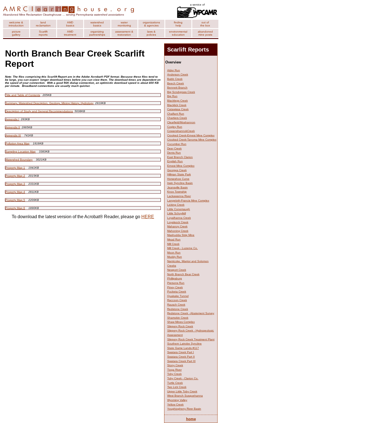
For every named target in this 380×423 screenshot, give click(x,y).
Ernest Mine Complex (180, 165)
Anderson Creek (177, 74)
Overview (173, 62)
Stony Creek (175, 365)
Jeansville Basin (177, 187)
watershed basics (97, 24)
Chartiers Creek (177, 117)
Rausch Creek (176, 304)
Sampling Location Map (20, 151)
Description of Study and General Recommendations (39, 111)
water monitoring (124, 24)
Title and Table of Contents (22, 95)
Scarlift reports (43, 33)
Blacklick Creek (176, 105)
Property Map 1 (15, 167)
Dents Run (174, 152)
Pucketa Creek (176, 291)
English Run (175, 161)
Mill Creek (173, 243)
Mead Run (174, 239)
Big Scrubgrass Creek (181, 92)
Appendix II (12, 127)
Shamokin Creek (177, 317)
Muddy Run (174, 256)
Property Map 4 (15, 191)
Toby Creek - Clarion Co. (182, 378)
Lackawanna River (179, 196)
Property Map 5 (15, 199)
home (191, 419)
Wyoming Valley (177, 400)
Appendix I (12, 119)
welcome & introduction (16, 24)
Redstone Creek (177, 309)
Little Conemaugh (178, 209)
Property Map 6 (15, 208)
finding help (178, 24)
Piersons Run (175, 282)
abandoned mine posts (205, 33)
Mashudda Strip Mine (180, 235)
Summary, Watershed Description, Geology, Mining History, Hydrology (49, 103)
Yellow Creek (175, 404)
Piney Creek (175, 287)
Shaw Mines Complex (181, 321)
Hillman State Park (179, 174)
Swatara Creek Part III (181, 361)
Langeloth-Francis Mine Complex (188, 200)
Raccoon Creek (177, 300)
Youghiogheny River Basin (184, 408)
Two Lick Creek (176, 386)
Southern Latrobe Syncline (184, 343)
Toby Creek (174, 373)
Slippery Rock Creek (180, 326)
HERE (147, 216)
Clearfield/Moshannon (181, 122)
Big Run (172, 96)
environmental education (178, 33)
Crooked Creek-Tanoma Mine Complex (191, 139)
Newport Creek (176, 269)
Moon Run (174, 252)
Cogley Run (174, 126)
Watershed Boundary (19, 159)
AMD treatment (70, 33)
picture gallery (16, 33)
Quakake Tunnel (178, 295)
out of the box (205, 24)
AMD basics (70, 24)
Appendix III (13, 135)
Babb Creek (174, 78)
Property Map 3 (15, 183)
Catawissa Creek (178, 109)
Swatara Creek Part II (181, 356)
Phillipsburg (174, 278)
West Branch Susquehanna (185, 395)
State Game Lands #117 (183, 348)
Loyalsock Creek (177, 222)
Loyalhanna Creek (179, 217)
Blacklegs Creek (177, 100)
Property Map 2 (15, 175)
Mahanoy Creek (177, 226)
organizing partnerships (97, 33)
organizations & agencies (151, 24)
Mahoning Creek (177, 230)
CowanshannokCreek (181, 130)
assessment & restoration (124, 33)
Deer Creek (174, 148)
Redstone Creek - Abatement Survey (190, 313)
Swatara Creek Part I (180, 352)
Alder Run (173, 70)
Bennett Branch (177, 87)
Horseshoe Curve (178, 178)
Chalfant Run (175, 113)
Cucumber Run (176, 144)
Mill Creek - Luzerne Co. (182, 248)
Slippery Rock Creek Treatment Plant (190, 339)
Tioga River (174, 369)
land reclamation (43, 24)
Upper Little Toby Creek (182, 391)
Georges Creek (177, 170)
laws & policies (151, 33)
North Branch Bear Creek (183, 274)
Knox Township (177, 191)
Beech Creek (175, 83)
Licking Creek (175, 204)
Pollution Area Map (17, 143)
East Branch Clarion (180, 157)
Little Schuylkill (176, 213)
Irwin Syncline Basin (180, 183)
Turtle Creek (175, 382)
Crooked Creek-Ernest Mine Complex (190, 135)
